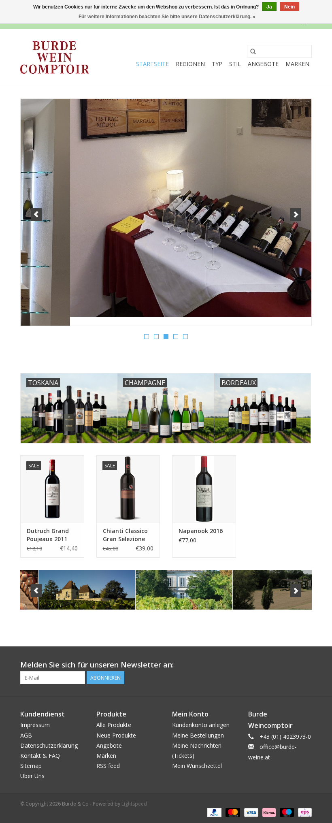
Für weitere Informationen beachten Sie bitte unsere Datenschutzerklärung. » (167, 16)
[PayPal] (213, 811)
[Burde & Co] (54, 57)
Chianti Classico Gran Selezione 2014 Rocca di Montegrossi (125, 535)
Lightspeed (134, 803)
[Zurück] (36, 214)
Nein (289, 7)
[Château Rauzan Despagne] (263, 590)
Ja (269, 7)
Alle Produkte (113, 725)
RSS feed (108, 766)
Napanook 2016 (201, 531)
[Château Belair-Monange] (69, 590)
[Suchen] (253, 51)
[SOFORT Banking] (268, 811)
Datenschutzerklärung (49, 745)
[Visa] (250, 811)
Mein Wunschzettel (197, 766)
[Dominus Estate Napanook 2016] (204, 488)
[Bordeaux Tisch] (166, 208)
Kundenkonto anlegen (201, 725)
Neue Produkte (116, 735)
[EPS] (303, 811)
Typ (217, 64)
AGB (26, 735)
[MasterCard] (232, 811)
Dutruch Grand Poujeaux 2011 (48, 535)
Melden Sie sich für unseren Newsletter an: (97, 665)
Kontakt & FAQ (40, 755)
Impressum (35, 725)
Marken (297, 64)
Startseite (152, 64)
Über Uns (32, 776)
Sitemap (31, 766)
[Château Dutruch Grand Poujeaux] (166, 590)
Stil (235, 64)
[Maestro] (286, 811)
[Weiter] (295, 214)
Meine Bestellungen (198, 735)
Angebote (263, 64)
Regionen (190, 64)
